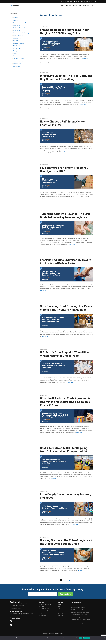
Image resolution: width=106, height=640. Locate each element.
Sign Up (93, 5)
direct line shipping (46, 62)
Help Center (43, 615)
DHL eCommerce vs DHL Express (78, 607)
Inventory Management (45, 610)
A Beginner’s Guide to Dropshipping (78, 604)
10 (67, 580)
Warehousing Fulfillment (46, 604)
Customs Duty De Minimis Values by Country (80, 612)
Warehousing (16, 66)
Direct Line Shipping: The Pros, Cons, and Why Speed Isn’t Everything (66, 77)
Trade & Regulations (18, 61)
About (74, 5)
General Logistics (18, 35)
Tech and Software (18, 58)
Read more (85, 58)
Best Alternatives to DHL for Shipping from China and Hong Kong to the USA (64, 449)
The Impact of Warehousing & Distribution (79, 614)
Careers (59, 611)
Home (62, 5)
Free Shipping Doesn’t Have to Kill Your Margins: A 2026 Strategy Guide (64, 31)
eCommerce (16, 30)
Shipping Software (45, 608)
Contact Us (86, 5)
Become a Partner (61, 613)
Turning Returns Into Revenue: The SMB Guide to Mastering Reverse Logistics (65, 215)
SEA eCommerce (17, 48)
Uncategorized (17, 63)
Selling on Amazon (18, 51)
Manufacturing (17, 45)
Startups (15, 56)
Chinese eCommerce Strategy (21, 22)
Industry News (17, 38)
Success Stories (61, 610)
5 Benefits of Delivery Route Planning (78, 617)
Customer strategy (18, 25)
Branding (15, 17)
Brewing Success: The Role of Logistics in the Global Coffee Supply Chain (66, 541)
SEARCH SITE (85, 1)
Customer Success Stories (20, 28)
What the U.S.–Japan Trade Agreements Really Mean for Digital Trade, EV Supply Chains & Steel (65, 402)
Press (59, 608)
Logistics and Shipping (19, 43)
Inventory (15, 40)
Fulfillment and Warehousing (21, 33)
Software (15, 53)
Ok (80, 637)
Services (68, 5)
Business (15, 20)
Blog (80, 5)
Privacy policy (86, 637)
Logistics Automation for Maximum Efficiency (80, 619)
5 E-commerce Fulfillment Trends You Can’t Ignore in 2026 (64, 169)
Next (71, 580)
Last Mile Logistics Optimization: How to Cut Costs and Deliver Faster (65, 261)
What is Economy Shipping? (77, 609)
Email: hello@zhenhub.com (15, 608)
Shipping (42, 606)
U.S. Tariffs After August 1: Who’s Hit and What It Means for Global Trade (65, 353)
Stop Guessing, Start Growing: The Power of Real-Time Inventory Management (66, 307)
